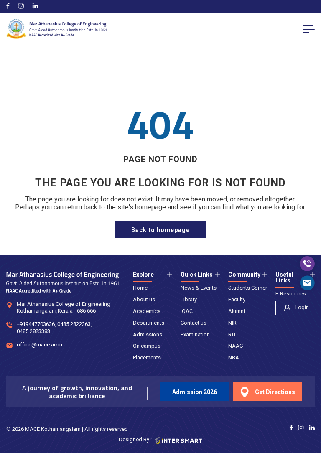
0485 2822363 (74, 324)
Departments (148, 323)
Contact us (193, 323)
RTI (231, 334)
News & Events (199, 288)
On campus (146, 346)
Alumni (236, 311)
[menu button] (309, 29)
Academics (146, 311)
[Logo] (56, 29)
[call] (307, 263)
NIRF (233, 323)
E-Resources (290, 293)
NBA (233, 357)
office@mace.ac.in (39, 344)
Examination (195, 334)
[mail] (307, 282)
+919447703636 (36, 324)
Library (189, 299)
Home (140, 288)
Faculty (236, 299)
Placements (147, 357)
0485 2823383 (33, 331)
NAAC (235, 346)
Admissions (147, 334)
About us (144, 299)
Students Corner (247, 288)
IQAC (187, 311)
